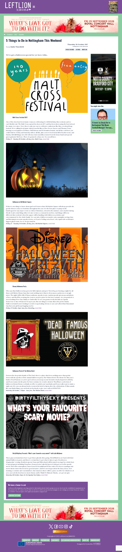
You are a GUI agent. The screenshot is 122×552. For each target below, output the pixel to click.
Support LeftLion (14, 495)
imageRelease (95, 540)
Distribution (45, 540)
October (21, 34)
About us (85, 540)
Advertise (35, 540)
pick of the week (70, 49)
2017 (15, 34)
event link (46, 139)
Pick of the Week (97, 130)
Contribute (55, 540)
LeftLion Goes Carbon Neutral (71, 540)
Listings (78, 49)
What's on (84, 49)
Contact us (26, 540)
